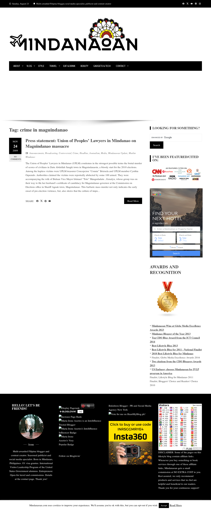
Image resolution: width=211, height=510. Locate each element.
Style (41, 66)
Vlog (29, 66)
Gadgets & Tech (102, 66)
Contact (120, 66)
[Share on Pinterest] (46, 201)
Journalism (94, 153)
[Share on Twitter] (41, 201)
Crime (75, 153)
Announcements (36, 153)
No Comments (16, 157)
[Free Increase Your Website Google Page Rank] (70, 416)
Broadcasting (51, 153)
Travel (53, 66)
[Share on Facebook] (37, 201)
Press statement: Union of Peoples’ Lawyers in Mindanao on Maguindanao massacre (81, 143)
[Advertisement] (105, 95)
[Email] (50, 201)
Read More (133, 200)
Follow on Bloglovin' (69, 455)
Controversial (65, 153)
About (16, 66)
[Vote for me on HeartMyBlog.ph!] (127, 413)
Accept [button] (164, 505)
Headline (84, 153)
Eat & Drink (69, 66)
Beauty (84, 66)
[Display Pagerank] (69, 407)
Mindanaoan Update (117, 153)
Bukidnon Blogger (118, 405)
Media (104, 153)
